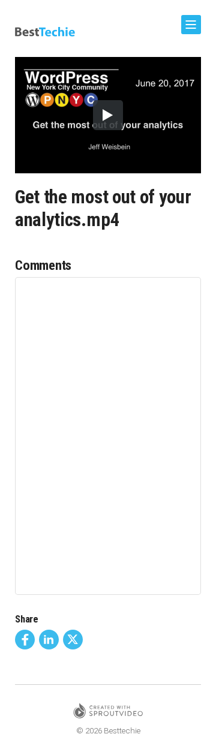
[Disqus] (108, 435)
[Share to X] (73, 639)
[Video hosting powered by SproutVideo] (108, 713)
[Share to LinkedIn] (49, 639)
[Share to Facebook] (25, 639)
